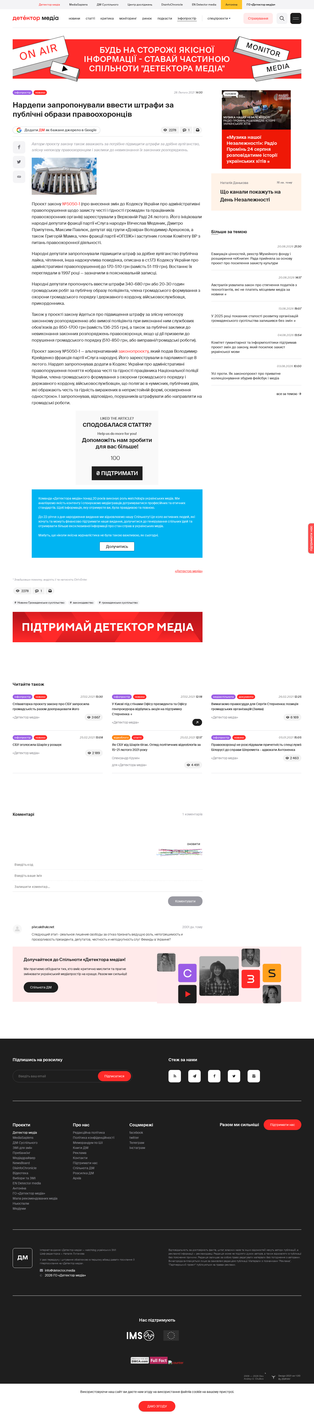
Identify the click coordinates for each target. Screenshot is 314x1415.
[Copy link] (19, 177)
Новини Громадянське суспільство (40, 602)
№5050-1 (71, 204)
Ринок (147, 18)
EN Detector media (204, 4)
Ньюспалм (21, 1203)
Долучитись (117, 546)
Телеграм (136, 1143)
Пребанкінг (21, 1153)
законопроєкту (133, 351)
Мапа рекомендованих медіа (35, 1198)
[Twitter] (19, 162)
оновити (193, 844)
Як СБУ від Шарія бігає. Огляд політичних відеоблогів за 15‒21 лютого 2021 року (156, 747)
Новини (74, 18)
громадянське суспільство (120, 602)
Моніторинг (128, 18)
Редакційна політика (89, 1132)
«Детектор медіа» (189, 571)
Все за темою (287, 394)
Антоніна (231, 4)
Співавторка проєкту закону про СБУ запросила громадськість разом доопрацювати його (51, 706)
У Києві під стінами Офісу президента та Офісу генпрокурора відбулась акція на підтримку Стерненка (149, 709)
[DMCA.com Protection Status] (140, 1363)
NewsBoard (21, 1163)
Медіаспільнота (223, 697)
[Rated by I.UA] (175, 1363)
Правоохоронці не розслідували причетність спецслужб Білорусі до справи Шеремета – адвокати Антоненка (256, 747)
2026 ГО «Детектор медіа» (65, 1275)
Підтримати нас (85, 1163)
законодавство (83, 602)
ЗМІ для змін (22, 1148)
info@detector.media (60, 1270)
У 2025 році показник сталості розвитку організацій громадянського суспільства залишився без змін (254, 318)
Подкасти (164, 18)
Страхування (258, 18)
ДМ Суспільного (107, 4)
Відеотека (20, 1173)
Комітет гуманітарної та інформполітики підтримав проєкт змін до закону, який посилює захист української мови (253, 347)
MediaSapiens (78, 4)
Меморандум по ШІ (88, 1143)
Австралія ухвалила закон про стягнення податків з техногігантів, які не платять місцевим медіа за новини (254, 289)
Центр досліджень (140, 4)
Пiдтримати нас (282, 1125)
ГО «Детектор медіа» (261, 4)
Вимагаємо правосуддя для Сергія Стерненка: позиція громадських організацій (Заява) (254, 706)
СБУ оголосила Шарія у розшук (37, 745)
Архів (77, 1178)
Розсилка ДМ (83, 1173)
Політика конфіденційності (93, 1138)
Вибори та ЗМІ (24, 1178)
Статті (90, 18)
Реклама (79, 1153)
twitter (134, 1138)
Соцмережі (141, 1125)
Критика (107, 18)
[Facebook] (19, 147)
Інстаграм (137, 1148)
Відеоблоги (121, 737)
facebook (136, 1132)
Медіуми (19, 1208)
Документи (246, 697)
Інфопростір (187, 18)
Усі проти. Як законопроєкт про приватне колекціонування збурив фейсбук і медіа (246, 376)
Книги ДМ (80, 1148)
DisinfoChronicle (172, 4)
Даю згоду (157, 1406)
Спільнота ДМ (41, 987)
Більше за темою (229, 232)
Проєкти (21, 1125)
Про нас (81, 1125)
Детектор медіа (49, 4)
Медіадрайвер (24, 1158)
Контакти (80, 1158)
